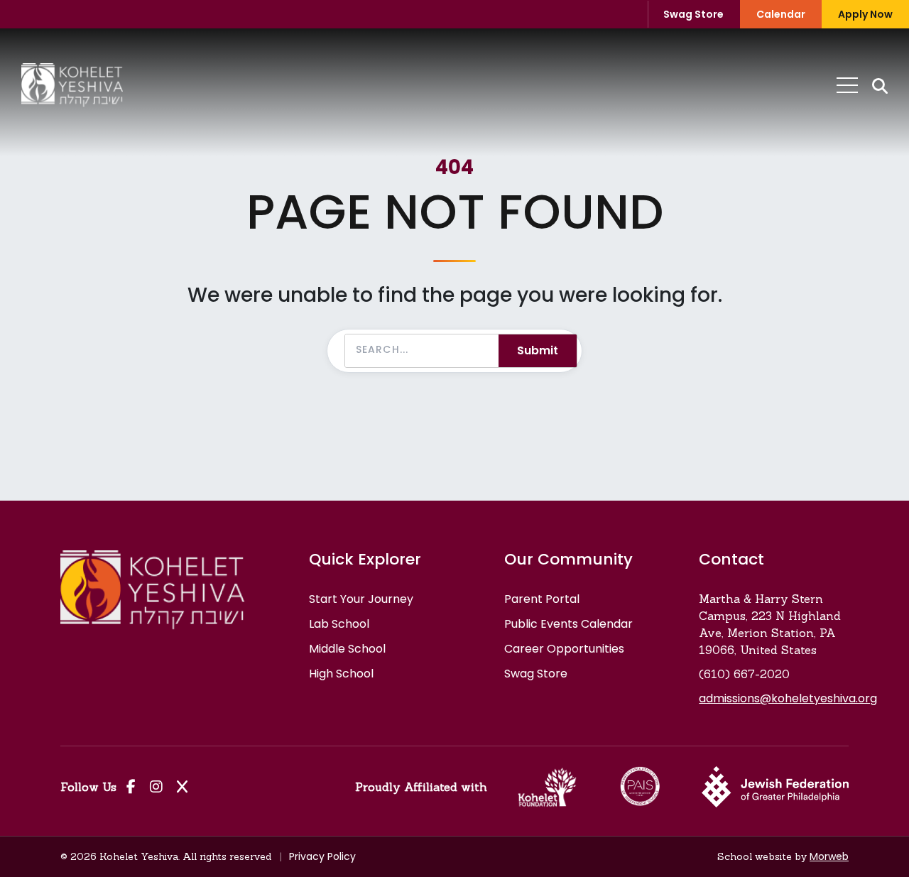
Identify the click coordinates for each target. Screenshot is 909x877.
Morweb (829, 856)
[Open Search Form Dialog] (880, 85)
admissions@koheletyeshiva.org (788, 698)
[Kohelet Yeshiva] (72, 85)
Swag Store (693, 14)
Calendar (780, 14)
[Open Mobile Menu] (847, 85)
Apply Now (865, 14)
